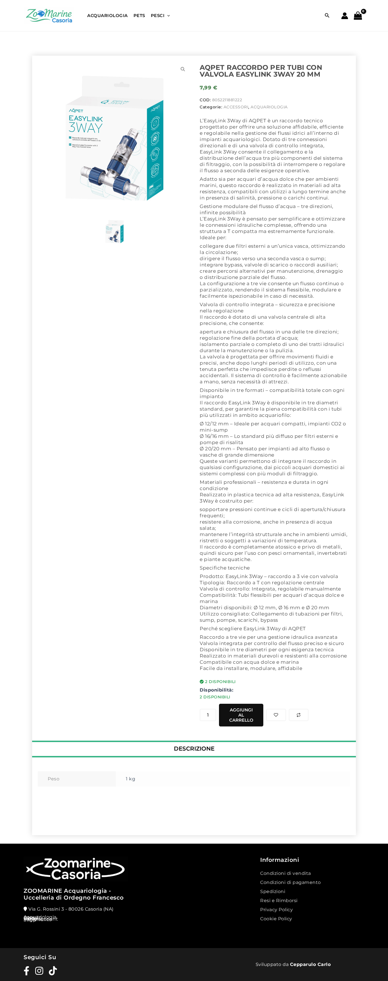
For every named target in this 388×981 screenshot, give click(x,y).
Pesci (158, 15)
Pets (139, 15)
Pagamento (38, 919)
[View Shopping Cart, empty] (359, 16)
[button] (327, 15)
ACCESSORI (236, 107)
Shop (30, 920)
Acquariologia (107, 15)
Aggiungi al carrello (241, 715)
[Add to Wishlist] (276, 715)
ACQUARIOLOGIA (269, 107)
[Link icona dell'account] (344, 15)
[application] (167, 15)
